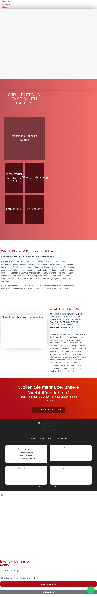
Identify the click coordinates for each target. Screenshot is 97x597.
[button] (92, 4)
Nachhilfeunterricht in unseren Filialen (49, 262)
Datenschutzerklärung (41, 439)
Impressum (62, 439)
